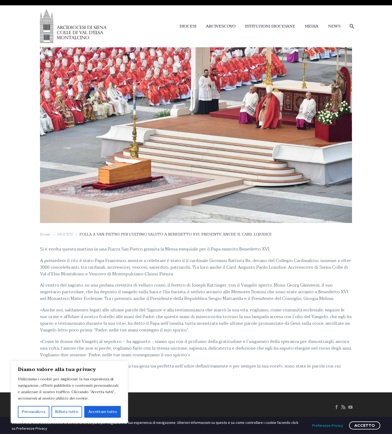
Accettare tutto (102, 412)
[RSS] (343, 407)
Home (45, 234)
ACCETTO (364, 425)
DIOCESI (187, 26)
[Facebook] (336, 407)
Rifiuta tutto (66, 412)
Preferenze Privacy (327, 425)
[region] (69, 392)
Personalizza (33, 412)
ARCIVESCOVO (220, 26)
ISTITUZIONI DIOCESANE (270, 26)
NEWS (334, 26)
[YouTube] (350, 407)
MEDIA (311, 26)
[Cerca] (351, 26)
